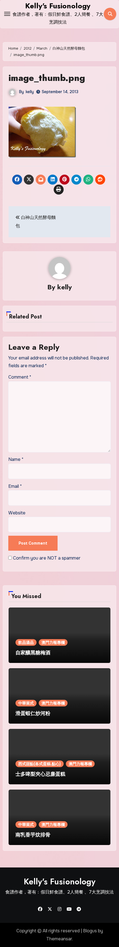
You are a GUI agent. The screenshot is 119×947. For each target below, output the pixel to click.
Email (15, 486)
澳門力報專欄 (53, 642)
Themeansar (59, 939)
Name (16, 459)
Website (16, 513)
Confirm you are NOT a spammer (46, 558)
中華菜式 (26, 703)
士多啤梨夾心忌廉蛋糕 (40, 774)
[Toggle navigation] (7, 14)
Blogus (90, 931)
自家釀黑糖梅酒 (32, 652)
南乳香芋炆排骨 (32, 834)
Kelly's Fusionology (57, 6)
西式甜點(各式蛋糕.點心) (39, 763)
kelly (30, 91)
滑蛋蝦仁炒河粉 (32, 713)
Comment (19, 377)
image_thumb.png (47, 78)
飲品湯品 (26, 642)
